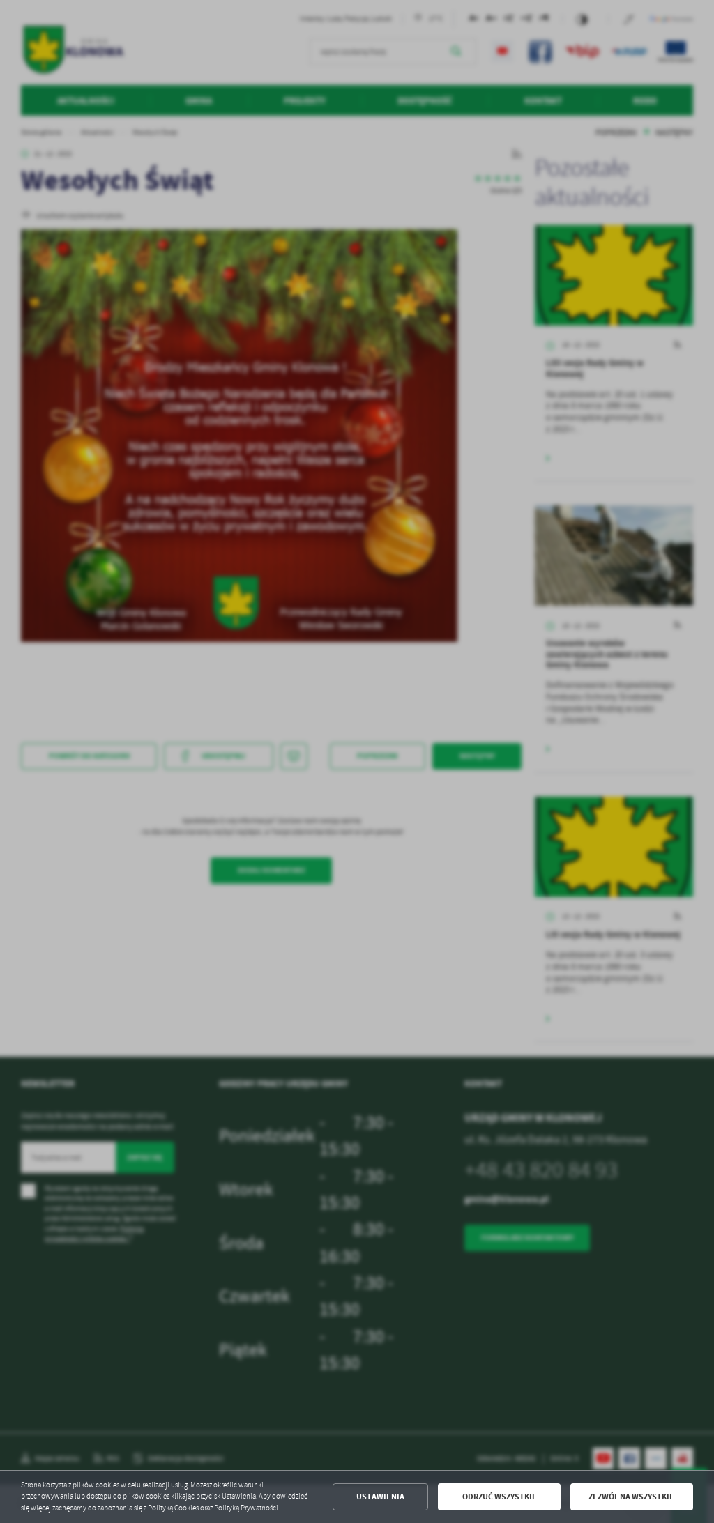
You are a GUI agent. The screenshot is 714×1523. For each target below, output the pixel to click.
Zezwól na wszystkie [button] (631, 1496)
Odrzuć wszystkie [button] (499, 1496)
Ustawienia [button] (380, 1496)
